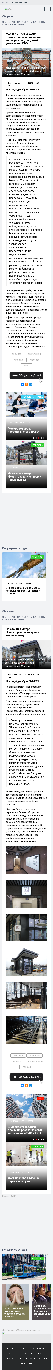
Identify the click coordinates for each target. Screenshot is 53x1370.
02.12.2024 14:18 (17, 1115)
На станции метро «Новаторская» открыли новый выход (24, 476)
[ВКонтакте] (22, 384)
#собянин (34, 1055)
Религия (33, 22)
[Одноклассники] (26, 384)
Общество (38, 445)
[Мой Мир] (30, 384)
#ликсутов (15, 1061)
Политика (24, 1349)
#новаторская (35, 1061)
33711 (28, 584)
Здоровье (21, 25)
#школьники (34, 354)
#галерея (34, 359)
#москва (16, 354)
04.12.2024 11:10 (17, 1172)
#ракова (18, 359)
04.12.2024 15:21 (32, 83)
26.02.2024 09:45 (24, 417)
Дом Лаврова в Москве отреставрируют (24, 1179)
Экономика (39, 1349)
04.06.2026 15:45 (15, 584)
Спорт (40, 1354)
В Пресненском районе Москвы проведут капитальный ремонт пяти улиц (23, 591)
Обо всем (41, 22)
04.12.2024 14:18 (17, 468)
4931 (30, 1172)
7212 (30, 1115)
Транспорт (37, 1258)
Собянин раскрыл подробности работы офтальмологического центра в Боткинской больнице (23, 1127)
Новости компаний (36, 1359)
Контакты (26, 1364)
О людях (5, 25)
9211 (30, 468)
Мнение (13, 25)
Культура (28, 1354)
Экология (6, 22)
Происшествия (14, 1359)
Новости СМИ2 (9, 1196)
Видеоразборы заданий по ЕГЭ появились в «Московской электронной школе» (33, 427)
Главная (11, 1349)
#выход (26, 1067)
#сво (26, 365)
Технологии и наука (20, 22)
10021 (37, 417)
